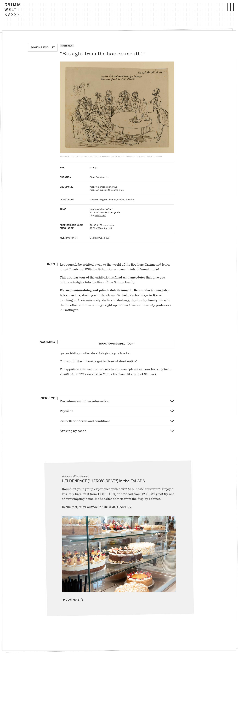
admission (100, 215)
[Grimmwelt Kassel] (14, 10)
